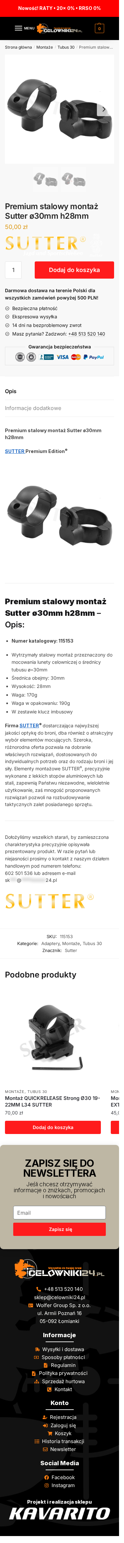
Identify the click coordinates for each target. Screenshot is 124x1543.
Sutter (71, 950)
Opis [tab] (11, 391)
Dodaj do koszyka (74, 269)
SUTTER (15, 451)
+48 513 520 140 (86, 334)
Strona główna (18, 47)
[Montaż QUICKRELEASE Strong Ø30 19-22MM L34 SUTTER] (53, 1037)
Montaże (44, 47)
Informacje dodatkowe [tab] (33, 408)
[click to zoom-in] (59, 109)
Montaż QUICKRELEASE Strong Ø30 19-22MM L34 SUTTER (52, 1101)
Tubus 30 (66, 47)
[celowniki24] (59, 1269)
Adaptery (50, 943)
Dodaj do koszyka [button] (53, 1127)
